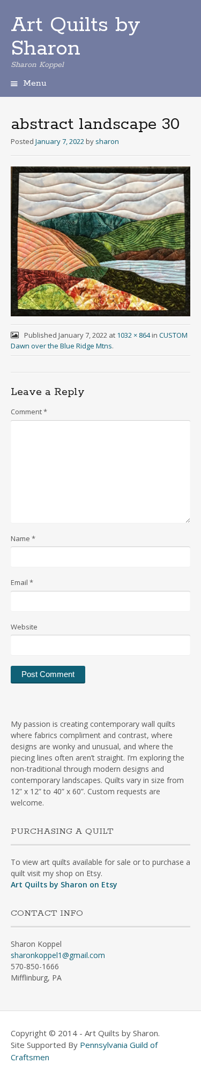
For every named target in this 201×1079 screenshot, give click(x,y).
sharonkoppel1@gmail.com (58, 955)
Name (23, 538)
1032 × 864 (133, 335)
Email (22, 582)
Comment (29, 411)
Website (24, 627)
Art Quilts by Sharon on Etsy (64, 884)
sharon (107, 141)
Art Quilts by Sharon (75, 37)
